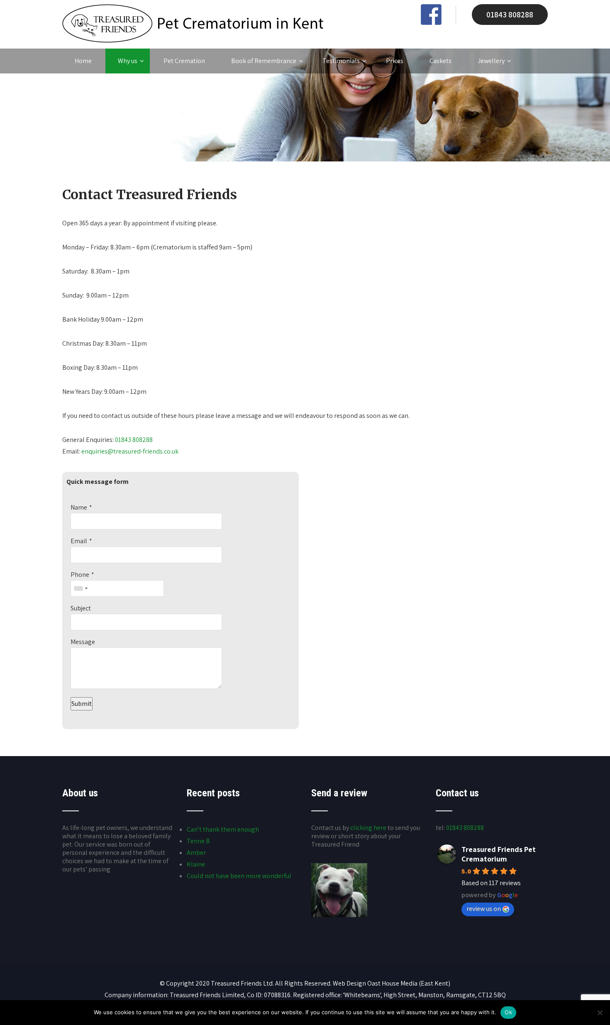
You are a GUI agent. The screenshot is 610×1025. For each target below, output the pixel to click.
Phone (80, 574)
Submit (81, 703)
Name (79, 507)
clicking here (368, 827)
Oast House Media (392, 983)
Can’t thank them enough (223, 829)
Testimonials (341, 60)
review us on (483, 908)
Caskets (440, 60)
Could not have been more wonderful (239, 875)
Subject (81, 608)
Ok (508, 1012)
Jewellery (491, 60)
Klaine (196, 864)
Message (83, 641)
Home (83, 60)
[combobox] (80, 588)
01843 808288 (509, 15)
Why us (127, 60)
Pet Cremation (184, 60)
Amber (196, 852)
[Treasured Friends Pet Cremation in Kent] (192, 40)
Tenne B (198, 841)
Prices (394, 60)
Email (79, 541)
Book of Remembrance (263, 60)
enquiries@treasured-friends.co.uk (129, 451)
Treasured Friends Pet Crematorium (498, 854)
